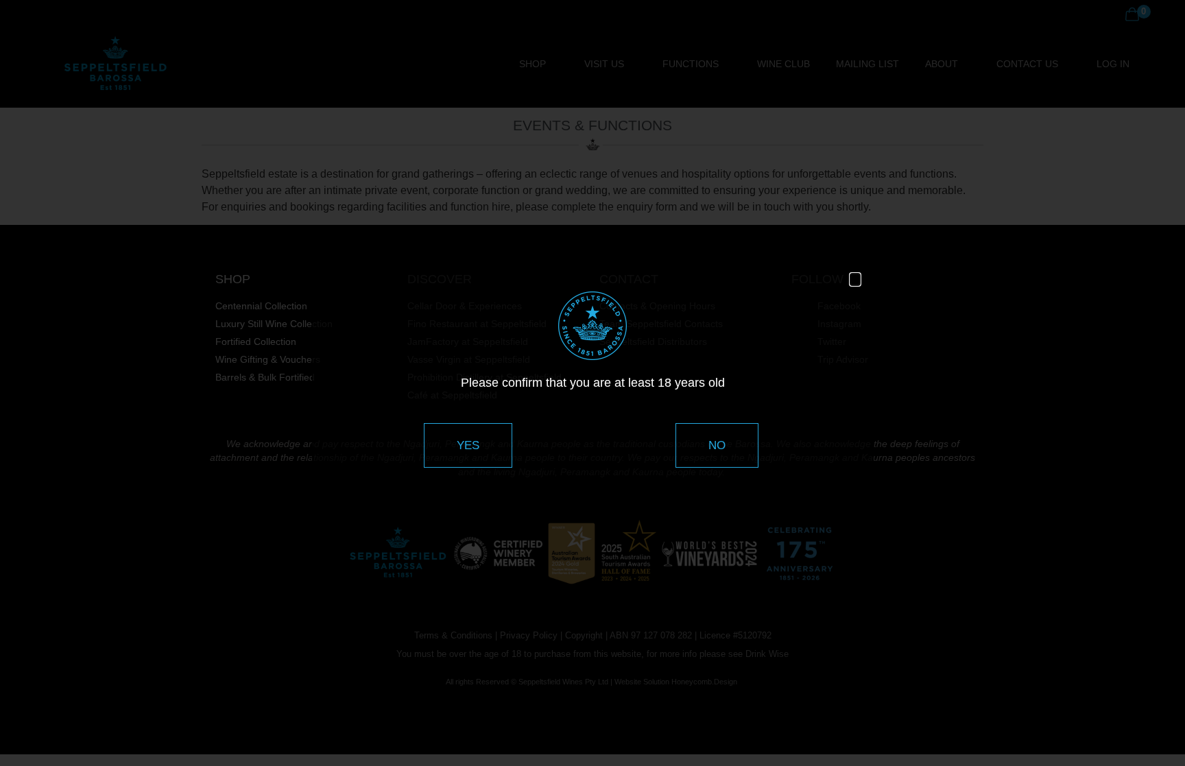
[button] (855, 279)
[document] (592, 383)
